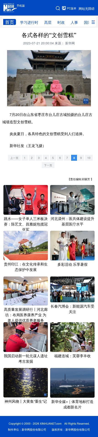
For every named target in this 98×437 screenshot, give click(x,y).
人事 (74, 22)
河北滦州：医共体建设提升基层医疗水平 (72, 221)
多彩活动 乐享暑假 (72, 264)
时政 (61, 22)
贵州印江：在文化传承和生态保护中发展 (26, 266)
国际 (87, 22)
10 (88, 158)
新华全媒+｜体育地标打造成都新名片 (72, 404)
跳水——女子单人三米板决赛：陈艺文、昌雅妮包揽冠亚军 (26, 224)
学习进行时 (29, 22)
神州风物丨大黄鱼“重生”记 (26, 401)
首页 (9, 22)
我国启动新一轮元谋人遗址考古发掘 (26, 358)
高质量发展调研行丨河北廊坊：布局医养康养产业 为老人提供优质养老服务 (26, 315)
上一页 (14, 158)
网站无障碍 (87, 8)
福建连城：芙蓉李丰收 (72, 355)
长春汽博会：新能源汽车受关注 (72, 308)
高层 (48, 22)
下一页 (48, 165)
